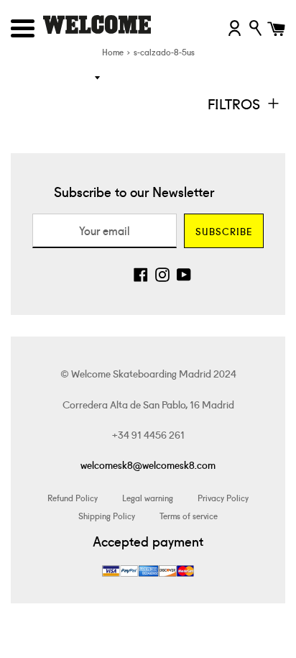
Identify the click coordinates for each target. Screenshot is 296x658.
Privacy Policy (223, 497)
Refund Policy (72, 497)
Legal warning (147, 497)
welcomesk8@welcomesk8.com (148, 464)
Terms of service (188, 515)
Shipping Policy (106, 515)
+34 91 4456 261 (148, 434)
